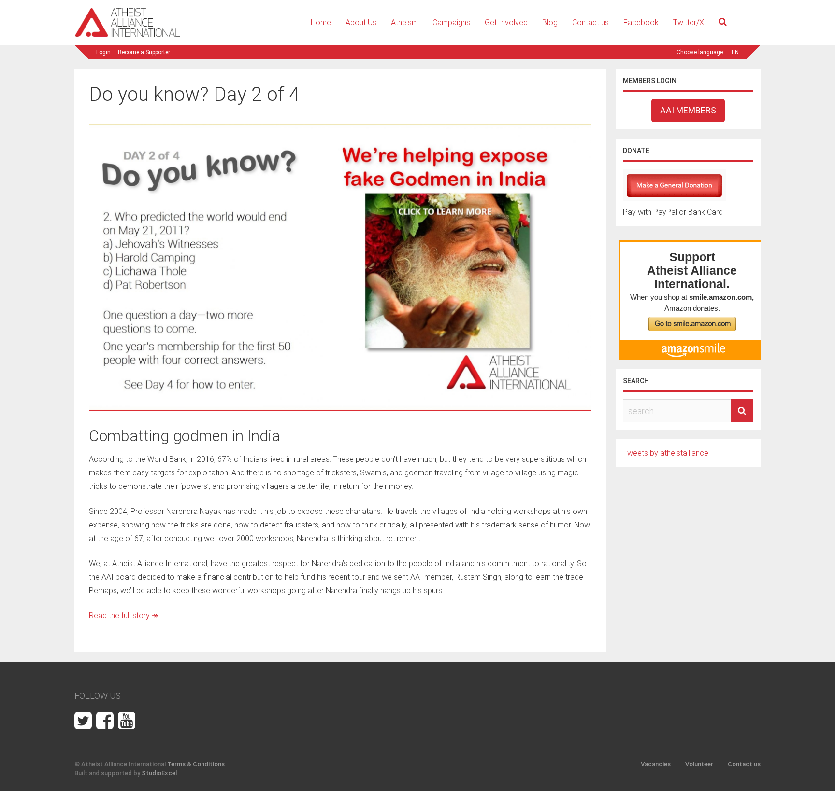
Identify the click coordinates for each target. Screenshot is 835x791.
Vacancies (656, 764)
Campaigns (451, 22)
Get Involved (506, 22)
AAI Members (688, 110)
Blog (550, 22)
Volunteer (699, 764)
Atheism (404, 22)
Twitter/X (688, 22)
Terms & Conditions (196, 764)
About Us (361, 22)
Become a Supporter (144, 52)
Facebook (641, 22)
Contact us (590, 22)
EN (735, 52)
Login (103, 52)
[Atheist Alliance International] (127, 35)
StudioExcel (159, 773)
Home (321, 22)
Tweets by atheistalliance (665, 453)
